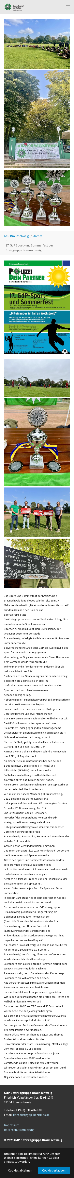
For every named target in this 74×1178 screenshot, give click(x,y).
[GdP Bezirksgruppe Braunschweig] (14, 7)
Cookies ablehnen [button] (20, 1170)
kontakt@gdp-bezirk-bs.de (31, 1115)
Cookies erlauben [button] (54, 1170)
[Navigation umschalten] (68, 7)
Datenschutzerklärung (19, 1130)
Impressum (11, 1125)
